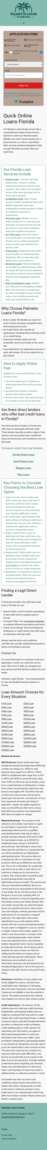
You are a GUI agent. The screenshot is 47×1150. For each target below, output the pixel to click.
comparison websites (34, 621)
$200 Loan (29, 703)
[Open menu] (23, 23)
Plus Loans (23, 474)
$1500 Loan (7, 723)
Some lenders (12, 565)
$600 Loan (29, 711)
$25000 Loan (7, 746)
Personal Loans (13, 218)
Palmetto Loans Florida (13, 1107)
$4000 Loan (29, 726)
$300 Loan (6, 707)
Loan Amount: (11, 60)
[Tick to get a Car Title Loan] (41, 52)
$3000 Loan (7, 726)
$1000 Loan (29, 719)
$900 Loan (6, 719)
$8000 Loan (29, 734)
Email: (7, 70)
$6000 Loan (29, 730)
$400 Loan (29, 707)
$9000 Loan (7, 738)
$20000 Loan (30, 742)
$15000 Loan (7, 742)
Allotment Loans (14, 264)
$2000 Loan (29, 723)
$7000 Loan (7, 734)
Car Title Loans (13, 234)
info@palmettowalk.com (13, 1117)
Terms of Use (13, 96)
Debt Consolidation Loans (18, 283)
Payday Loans (12, 179)
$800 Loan (29, 715)
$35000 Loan (7, 750)
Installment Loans (14, 199)
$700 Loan (6, 715)
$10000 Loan (30, 738)
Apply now (23, 85)
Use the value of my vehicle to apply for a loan (25, 52)
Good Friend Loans (23, 461)
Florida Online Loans (24, 454)
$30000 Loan (30, 746)
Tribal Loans (12, 251)
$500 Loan (6, 711)
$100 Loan (6, 703)
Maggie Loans (23, 468)
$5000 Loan (7, 730)
